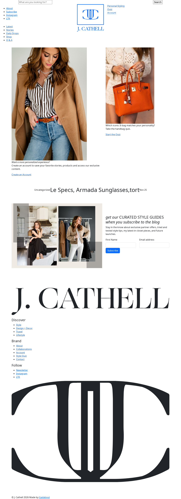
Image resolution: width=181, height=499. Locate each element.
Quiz (109, 9)
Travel (19, 331)
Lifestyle (20, 335)
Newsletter (22, 370)
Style (18, 324)
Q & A (9, 40)
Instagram (11, 15)
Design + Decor (24, 328)
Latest (9, 26)
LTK (8, 18)
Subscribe (11, 11)
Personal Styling (116, 5)
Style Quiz (21, 355)
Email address (146, 239)
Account (111, 12)
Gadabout (44, 497)
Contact (20, 359)
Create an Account (21, 174)
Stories (10, 29)
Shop (9, 36)
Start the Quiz (113, 134)
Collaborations (24, 349)
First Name (111, 239)
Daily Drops (12, 33)
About (9, 8)
